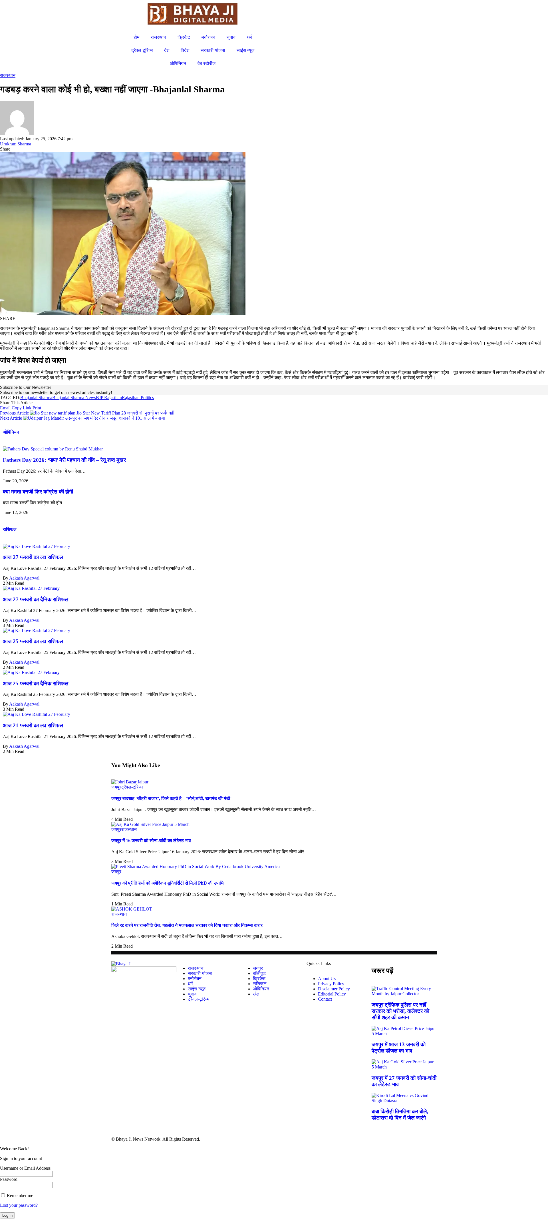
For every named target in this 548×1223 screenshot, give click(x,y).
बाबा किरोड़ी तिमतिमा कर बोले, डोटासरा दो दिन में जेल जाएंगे (400, 1114)
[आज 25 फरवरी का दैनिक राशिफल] (31, 672)
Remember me (19, 1195)
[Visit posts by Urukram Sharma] (17, 133)
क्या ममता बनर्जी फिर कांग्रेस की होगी (38, 492)
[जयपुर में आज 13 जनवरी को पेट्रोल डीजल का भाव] (404, 1033)
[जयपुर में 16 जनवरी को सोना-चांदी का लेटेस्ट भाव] (150, 824)
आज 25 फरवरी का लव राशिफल (33, 641)
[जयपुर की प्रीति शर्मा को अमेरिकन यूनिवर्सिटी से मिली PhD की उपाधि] (195, 866)
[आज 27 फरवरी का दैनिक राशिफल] (31, 588)
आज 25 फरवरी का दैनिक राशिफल (35, 683)
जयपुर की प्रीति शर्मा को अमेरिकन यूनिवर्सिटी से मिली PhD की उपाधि (167, 883)
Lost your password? (19, 1205)
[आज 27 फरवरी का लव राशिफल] (36, 546)
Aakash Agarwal (24, 578)
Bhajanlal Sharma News (74, 397)
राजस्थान (7, 75)
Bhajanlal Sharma (36, 397)
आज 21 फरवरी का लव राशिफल (33, 725)
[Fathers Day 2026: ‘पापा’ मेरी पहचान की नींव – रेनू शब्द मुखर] (53, 448)
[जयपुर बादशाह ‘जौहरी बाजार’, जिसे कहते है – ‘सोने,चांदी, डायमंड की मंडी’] (129, 781)
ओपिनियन (11, 432)
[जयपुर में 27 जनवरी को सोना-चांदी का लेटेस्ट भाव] (404, 1066)
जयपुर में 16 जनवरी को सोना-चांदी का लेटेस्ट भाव (151, 840)
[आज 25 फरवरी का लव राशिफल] (36, 630)
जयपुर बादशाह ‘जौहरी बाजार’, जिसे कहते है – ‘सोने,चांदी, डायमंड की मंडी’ (171, 798)
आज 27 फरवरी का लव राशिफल (33, 557)
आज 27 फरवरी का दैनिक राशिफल (35, 599)
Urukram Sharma (15, 143)
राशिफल (10, 529)
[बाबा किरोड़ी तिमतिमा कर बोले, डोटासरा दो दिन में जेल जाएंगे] (404, 1100)
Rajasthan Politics (138, 397)
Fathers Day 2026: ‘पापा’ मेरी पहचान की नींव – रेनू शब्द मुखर (64, 460)
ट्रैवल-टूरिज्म (132, 787)
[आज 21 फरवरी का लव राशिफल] (36, 714)
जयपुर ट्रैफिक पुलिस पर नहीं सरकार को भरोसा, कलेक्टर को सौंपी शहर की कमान (400, 1011)
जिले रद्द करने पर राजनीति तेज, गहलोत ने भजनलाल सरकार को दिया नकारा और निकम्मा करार (187, 925)
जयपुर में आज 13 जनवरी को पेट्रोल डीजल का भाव (399, 1047)
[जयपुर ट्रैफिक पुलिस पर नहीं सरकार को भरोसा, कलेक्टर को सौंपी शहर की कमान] (404, 993)
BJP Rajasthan (109, 397)
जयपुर (116, 787)
